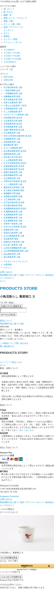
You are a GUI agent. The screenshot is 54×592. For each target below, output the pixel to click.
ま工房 (12, 199)
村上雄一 (13, 245)
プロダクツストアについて (16, 261)
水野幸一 (13, 224)
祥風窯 (12, 142)
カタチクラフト (16, 114)
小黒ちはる (15, 105)
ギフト (7, 33)
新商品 (7, 36)
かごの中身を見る (9, 557)
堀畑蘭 (12, 193)
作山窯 (12, 133)
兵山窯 (12, 178)
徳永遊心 (13, 157)
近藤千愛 (14, 130)
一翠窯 (12, 90)
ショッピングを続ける (11, 576)
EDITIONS (8, 77)
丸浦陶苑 (13, 211)
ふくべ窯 (13, 184)
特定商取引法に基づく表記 (12, 275)
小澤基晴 (13, 108)
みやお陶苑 (14, 236)
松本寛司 (13, 205)
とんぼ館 (13, 160)
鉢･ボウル (8, 12)
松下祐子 (14, 202)
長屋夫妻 (14, 169)
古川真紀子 (14, 190)
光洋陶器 (13, 127)
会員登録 (8, 264)
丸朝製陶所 (15, 208)
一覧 (11, 69)
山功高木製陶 (15, 248)
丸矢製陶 (13, 220)
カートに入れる (8, 314)
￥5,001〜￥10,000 (12, 59)
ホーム (3, 365)
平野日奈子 (15, 181)
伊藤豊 (12, 96)
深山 (11, 239)
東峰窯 (12, 154)
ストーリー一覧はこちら (11, 362)
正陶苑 (12, 139)
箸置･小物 (8, 21)
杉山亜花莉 (15, 151)
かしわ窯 (13, 111)
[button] (27, 567)
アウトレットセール (13, 42)
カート (3, 281)
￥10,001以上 (10, 62)
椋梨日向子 (14, 242)
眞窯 (11, 145)
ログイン (8, 267)
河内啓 (13, 118)
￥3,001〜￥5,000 (12, 56)
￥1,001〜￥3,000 (12, 53)
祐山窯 (12, 254)
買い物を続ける (7, 346)
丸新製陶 (13, 217)
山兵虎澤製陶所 (16, 251)
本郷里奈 (13, 196)
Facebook (14, 496)
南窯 (11, 230)
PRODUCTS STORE (19, 288)
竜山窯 (12, 257)
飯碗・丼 (8, 15)
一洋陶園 (13, 93)
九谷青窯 (13, 121)
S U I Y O (13, 148)
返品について (6, 320)
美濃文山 (13, 233)
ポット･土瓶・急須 (12, 24)
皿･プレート (9, 9)
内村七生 (13, 102)
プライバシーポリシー (35, 275)
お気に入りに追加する (11, 306)
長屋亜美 (14, 166)
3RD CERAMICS (17, 136)
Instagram (4, 496)
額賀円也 (13, 172)
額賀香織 (13, 175)
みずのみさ (15, 227)
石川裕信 (13, 87)
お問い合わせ (6, 272)
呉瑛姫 (13, 124)
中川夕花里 (15, 163)
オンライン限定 (11, 39)
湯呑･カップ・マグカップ (15, 18)
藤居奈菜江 (14, 187)
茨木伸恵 (13, 99)
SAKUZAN (8, 80)
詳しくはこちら (27, 430)
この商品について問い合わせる (14, 343)
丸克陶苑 (13, 214)
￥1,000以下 (9, 50)
